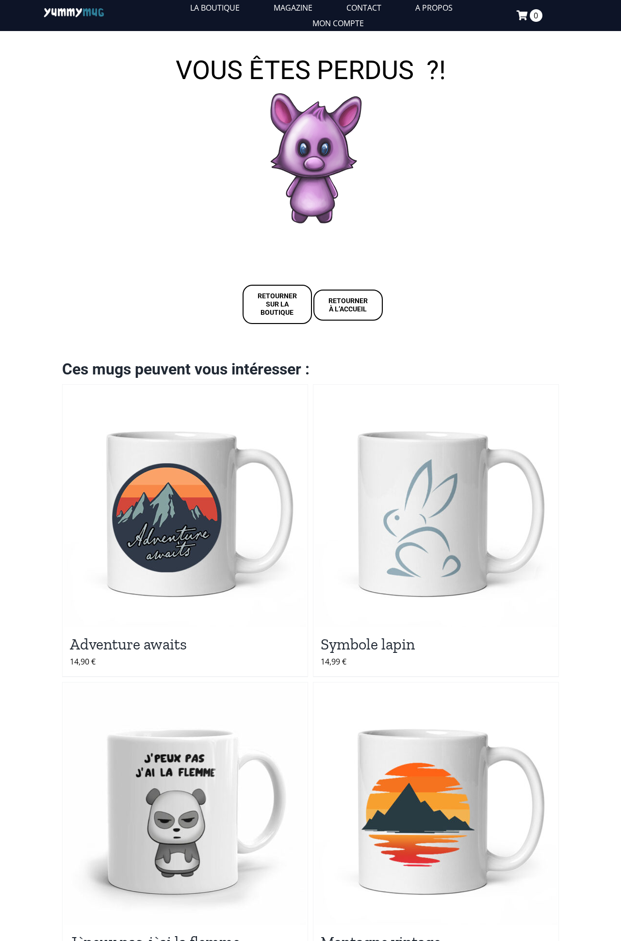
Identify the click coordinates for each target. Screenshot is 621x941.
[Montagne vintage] (435, 803)
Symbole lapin (368, 644)
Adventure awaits (128, 644)
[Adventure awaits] (185, 506)
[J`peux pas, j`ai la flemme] (185, 803)
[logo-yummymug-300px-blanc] (74, 10)
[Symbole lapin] (435, 506)
